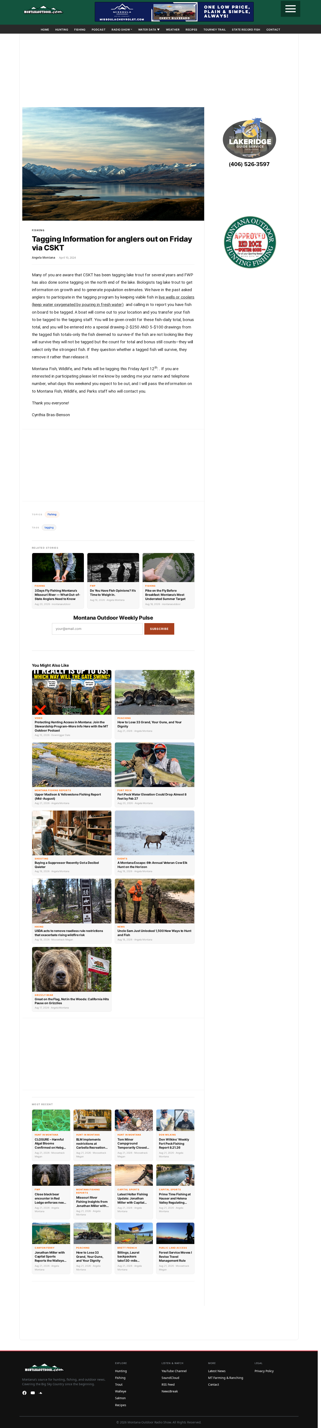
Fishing (80, 29)
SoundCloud (170, 1378)
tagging (49, 527)
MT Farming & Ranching (225, 1378)
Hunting (61, 29)
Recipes (191, 29)
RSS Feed (168, 1384)
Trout (119, 1384)
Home (45, 29)
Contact (273, 29)
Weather (173, 29)
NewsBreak (170, 1391)
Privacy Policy (264, 1371)
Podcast (99, 29)
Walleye (120, 1391)
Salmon (120, 1398)
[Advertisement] (159, 71)
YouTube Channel (174, 1371)
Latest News (217, 1371)
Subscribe (159, 629)
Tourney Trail (215, 29)
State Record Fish (246, 29)
